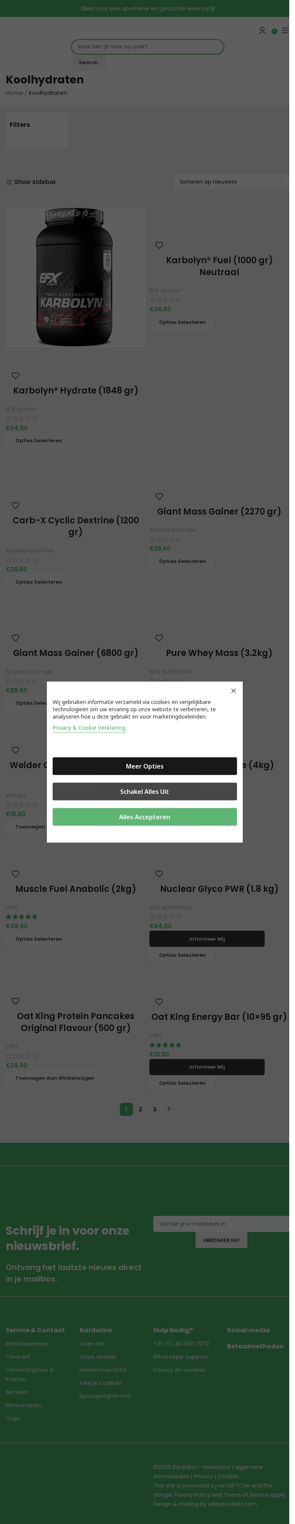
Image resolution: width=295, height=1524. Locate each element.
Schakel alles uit (144, 791)
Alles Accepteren (144, 816)
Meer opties (145, 766)
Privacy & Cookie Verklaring (89, 727)
